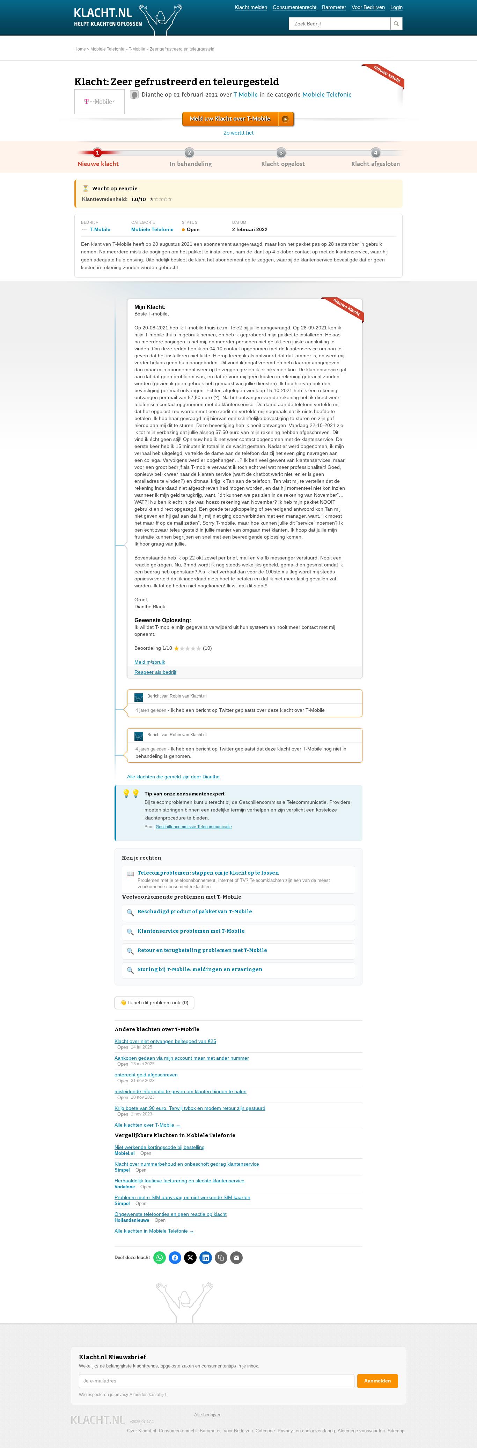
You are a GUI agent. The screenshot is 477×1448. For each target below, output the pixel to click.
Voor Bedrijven (368, 7)
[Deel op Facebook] (175, 1257)
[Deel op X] (190, 1257)
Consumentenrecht (294, 7)
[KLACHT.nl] (128, 19)
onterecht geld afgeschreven (146, 1074)
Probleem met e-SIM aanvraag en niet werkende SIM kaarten (182, 1197)
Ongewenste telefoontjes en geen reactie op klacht (171, 1214)
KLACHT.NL (98, 1420)
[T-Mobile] (99, 101)
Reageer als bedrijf (155, 672)
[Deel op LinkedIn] (205, 1257)
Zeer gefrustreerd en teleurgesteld (182, 49)
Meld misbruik (149, 662)
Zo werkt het (238, 133)
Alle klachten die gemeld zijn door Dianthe (173, 776)
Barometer (334, 7)
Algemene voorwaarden (361, 1430)
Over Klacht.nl (141, 1430)
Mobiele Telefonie (107, 49)
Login (396, 7)
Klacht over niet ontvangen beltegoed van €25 (165, 1041)
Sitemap (396, 1430)
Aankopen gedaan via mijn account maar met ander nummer (182, 1058)
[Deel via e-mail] (236, 1257)
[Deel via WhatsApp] (159, 1257)
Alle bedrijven (207, 1414)
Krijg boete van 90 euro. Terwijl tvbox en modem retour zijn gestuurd (190, 1108)
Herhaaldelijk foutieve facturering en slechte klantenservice (179, 1180)
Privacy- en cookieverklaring (306, 1430)
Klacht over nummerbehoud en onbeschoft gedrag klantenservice (187, 1164)
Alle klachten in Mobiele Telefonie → (154, 1231)
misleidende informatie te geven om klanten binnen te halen (181, 1091)
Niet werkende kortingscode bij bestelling (160, 1147)
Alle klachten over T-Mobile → (148, 1125)
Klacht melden (251, 7)
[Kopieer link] (221, 1257)
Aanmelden (377, 1381)
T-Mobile (137, 49)
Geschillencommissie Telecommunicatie (194, 826)
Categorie (265, 1430)
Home (80, 49)
